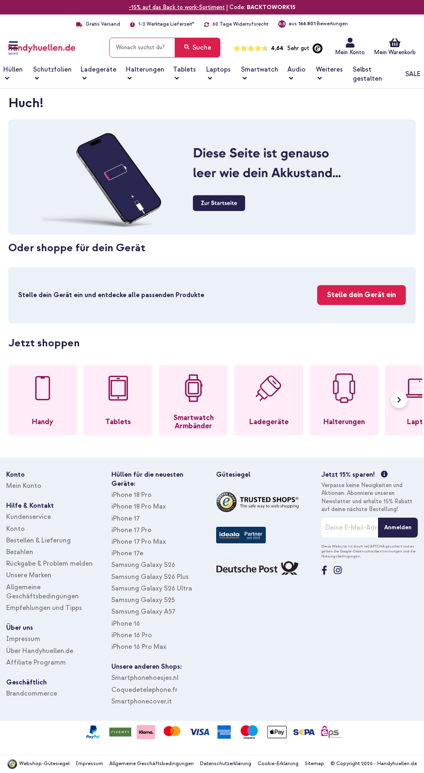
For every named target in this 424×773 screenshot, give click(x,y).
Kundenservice (28, 517)
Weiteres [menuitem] (329, 69)
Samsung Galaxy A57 (143, 611)
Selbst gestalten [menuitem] (367, 74)
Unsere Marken (28, 575)
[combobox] (164, 48)
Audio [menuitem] (296, 69)
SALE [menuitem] (413, 74)
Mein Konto (350, 52)
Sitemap (314, 764)
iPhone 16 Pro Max (138, 647)
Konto (15, 529)
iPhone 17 (125, 518)
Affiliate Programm (36, 662)
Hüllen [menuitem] (13, 69)
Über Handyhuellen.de (39, 651)
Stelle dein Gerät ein (361, 295)
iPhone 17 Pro (131, 530)
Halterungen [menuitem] (145, 69)
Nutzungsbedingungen (340, 556)
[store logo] (52, 46)
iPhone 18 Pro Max (138, 506)
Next (399, 399)
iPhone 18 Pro (131, 495)
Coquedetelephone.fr (144, 690)
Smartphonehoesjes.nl (144, 678)
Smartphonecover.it (141, 701)
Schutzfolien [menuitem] (52, 69)
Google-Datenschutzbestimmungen (371, 551)
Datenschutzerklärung (225, 764)
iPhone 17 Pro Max (138, 542)
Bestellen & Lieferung (38, 540)
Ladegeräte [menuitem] (98, 69)
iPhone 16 (125, 623)
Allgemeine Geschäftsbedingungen (151, 764)
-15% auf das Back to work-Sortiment (177, 7)
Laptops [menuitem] (218, 69)
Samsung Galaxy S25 (143, 600)
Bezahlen (19, 552)
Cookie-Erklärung (278, 764)
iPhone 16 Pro (131, 635)
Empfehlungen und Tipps (44, 608)
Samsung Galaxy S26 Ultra (151, 588)
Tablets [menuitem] (184, 69)
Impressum (23, 639)
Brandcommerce (31, 693)
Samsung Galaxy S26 (143, 565)
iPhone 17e (127, 553)
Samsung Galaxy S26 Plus (150, 577)
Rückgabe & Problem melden (49, 563)
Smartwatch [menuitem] (259, 69)
